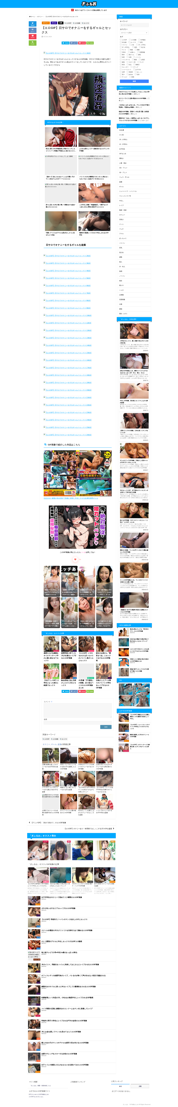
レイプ (121, 205)
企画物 (121, 295)
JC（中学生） (123, 144)
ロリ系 (121, 135)
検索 (134, 81)
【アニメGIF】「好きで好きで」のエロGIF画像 (48, 822)
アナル (121, 233)
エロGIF (68, 23)
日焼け (121, 219)
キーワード (124, 21)
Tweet (33, 25)
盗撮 (60, 23)
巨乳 (120, 247)
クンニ (121, 224)
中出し (121, 200)
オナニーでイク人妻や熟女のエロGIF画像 (132, 98)
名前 (45, 719)
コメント (48, 701)
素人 (120, 262)
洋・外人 (122, 266)
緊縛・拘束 (122, 210)
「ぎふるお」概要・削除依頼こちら (40, 1085)
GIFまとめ (122, 153)
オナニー (46, 23)
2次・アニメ (123, 167)
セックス (86, 23)
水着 (120, 304)
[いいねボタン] (75, 559)
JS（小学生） (123, 139)
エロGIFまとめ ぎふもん (36, 1096)
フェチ (121, 229)
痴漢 (120, 271)
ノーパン (122, 276)
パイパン (122, 243)
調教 (120, 257)
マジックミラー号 (125, 196)
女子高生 (122, 149)
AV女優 (121, 130)
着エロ (121, 285)
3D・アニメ (123, 172)
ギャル (54, 23)
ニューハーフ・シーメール (128, 191)
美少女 (121, 252)
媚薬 (120, 309)
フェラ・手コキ (124, 177)
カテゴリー (124, 29)
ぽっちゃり (122, 238)
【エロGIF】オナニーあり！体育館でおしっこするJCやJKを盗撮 (88, 828)
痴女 (120, 280)
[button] (30, 850)
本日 (120, 1086)
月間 (140, 1086)
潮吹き (121, 158)
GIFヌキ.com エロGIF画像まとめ (39, 1094)
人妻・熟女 (122, 163)
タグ (121, 36)
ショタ (121, 290)
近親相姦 (122, 299)
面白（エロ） (123, 313)
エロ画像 (77, 23)
